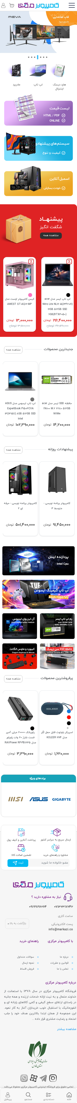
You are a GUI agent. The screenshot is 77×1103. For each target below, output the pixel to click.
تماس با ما (63, 969)
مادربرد (16, 85)
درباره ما (64, 957)
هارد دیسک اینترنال (59, 87)
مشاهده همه (51, 235)
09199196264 (38, 907)
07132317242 (63, 907)
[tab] (69, 1095)
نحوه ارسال (28, 963)
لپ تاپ (38, 85)
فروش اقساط (27, 969)
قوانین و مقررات (59, 963)
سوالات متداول (26, 957)
